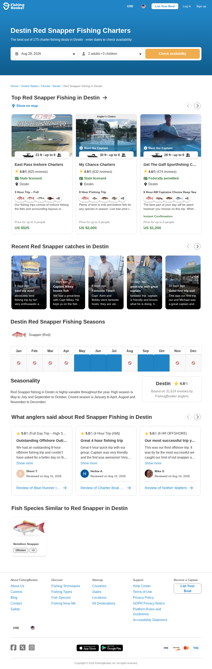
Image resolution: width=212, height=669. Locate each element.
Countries (99, 586)
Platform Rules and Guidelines (147, 611)
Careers (16, 592)
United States (30, 86)
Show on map (27, 106)
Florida (45, 86)
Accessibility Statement (150, 620)
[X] (22, 647)
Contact (16, 603)
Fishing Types (61, 592)
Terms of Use (142, 592)
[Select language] (143, 6)
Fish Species (61, 597)
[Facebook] (13, 647)
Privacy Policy (143, 597)
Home (14, 86)
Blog (14, 597)
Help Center (142, 586)
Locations (99, 597)
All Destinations (103, 603)
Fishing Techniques (65, 586)
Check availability (172, 53)
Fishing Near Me (63, 603)
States (96, 592)
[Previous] (188, 106)
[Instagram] (32, 647)
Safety (15, 609)
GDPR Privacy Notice (149, 603)
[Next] (197, 106)
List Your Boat (165, 6)
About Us (17, 586)
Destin (57, 86)
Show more (24, 463)
